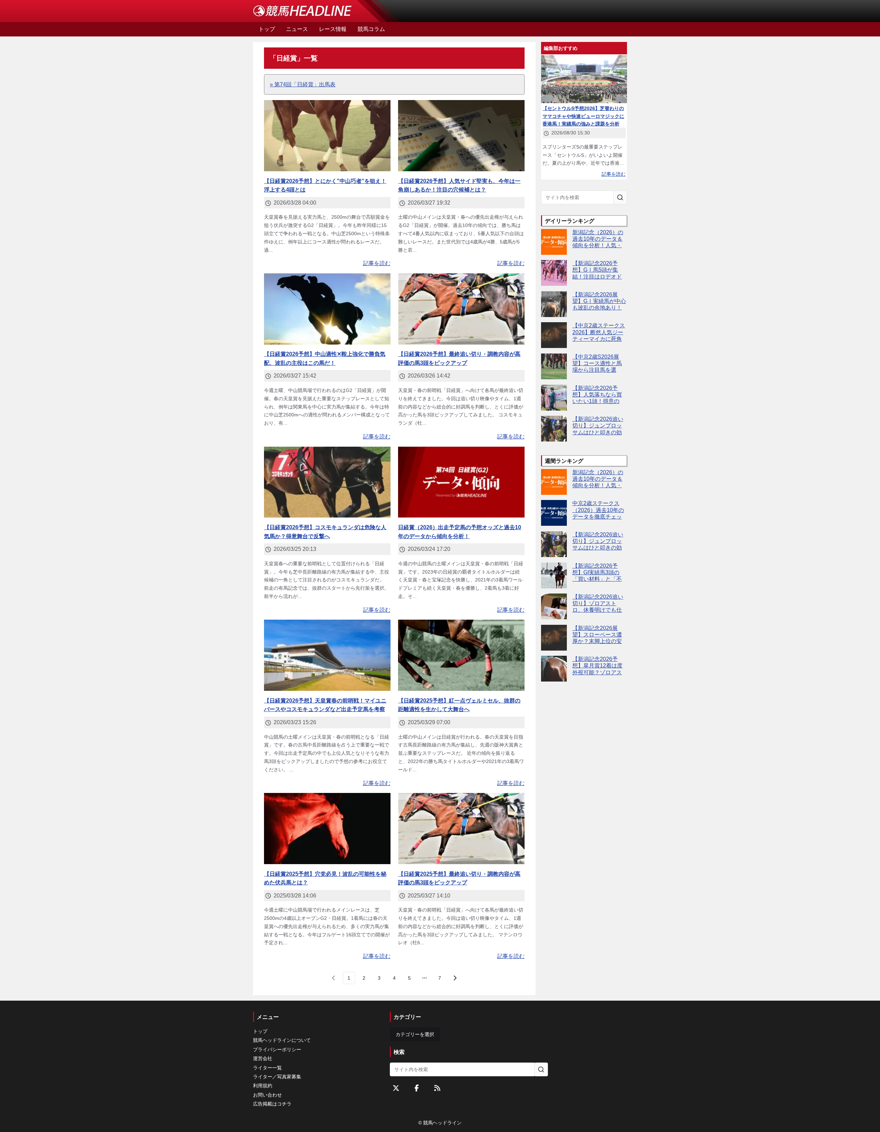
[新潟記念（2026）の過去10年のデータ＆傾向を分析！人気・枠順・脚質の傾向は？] (554, 242)
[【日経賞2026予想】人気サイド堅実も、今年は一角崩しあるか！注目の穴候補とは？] (461, 135)
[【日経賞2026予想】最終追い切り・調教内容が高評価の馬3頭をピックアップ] (461, 309)
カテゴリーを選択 (415, 1034)
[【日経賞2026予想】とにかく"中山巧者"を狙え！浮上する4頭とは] (327, 135)
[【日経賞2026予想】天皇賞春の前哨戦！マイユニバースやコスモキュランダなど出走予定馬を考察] (327, 655)
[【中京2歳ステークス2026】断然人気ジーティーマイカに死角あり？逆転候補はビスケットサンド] (554, 335)
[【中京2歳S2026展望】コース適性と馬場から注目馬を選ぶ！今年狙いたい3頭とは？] (554, 366)
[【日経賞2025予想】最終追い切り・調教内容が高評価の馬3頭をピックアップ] (461, 828)
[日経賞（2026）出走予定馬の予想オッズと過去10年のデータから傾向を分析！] (461, 482)
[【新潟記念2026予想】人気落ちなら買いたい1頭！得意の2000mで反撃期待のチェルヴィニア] (554, 398)
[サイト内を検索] (620, 197)
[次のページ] (455, 978)
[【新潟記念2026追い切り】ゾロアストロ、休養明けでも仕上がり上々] (554, 606)
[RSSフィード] (437, 1088)
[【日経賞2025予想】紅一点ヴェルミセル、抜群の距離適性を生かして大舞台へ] (461, 655)
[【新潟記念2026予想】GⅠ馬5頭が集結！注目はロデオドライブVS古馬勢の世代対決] (554, 273)
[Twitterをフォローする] (396, 1088)
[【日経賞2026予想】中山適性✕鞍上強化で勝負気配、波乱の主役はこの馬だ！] (327, 309)
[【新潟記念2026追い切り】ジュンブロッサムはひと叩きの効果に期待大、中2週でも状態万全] (554, 429)
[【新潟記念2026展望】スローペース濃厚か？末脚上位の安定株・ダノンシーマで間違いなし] (554, 638)
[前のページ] (334, 978)
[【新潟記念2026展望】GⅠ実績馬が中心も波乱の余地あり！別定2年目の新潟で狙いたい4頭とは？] (554, 304)
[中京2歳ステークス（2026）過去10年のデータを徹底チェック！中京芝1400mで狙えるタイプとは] (554, 513)
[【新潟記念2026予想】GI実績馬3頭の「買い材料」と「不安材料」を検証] (554, 575)
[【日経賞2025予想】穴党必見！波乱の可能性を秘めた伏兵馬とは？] (327, 828)
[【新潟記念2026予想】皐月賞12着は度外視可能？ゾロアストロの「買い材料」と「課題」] (554, 669)
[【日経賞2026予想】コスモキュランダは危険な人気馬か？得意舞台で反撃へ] (327, 482)
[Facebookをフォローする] (416, 1088)
